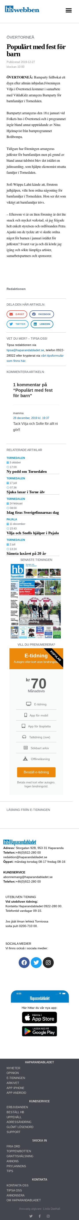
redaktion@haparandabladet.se (25, 857)
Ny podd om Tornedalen (27, 471)
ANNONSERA (16, 1195)
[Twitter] (36, 962)
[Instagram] (48, 962)
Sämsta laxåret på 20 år (26, 553)
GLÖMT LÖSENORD (20, 1127)
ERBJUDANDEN (17, 1107)
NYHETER (13, 1068)
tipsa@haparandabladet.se (25, 350)
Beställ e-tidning (36, 772)
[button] (69, 10)
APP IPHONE (15, 1088)
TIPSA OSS (14, 1190)
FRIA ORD (13, 1146)
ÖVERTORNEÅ (20, 37)
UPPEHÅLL (14, 1117)
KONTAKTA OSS (18, 1185)
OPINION (13, 1073)
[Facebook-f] (39, 1216)
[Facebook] (24, 962)
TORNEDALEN (16, 457)
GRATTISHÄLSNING (20, 1156)
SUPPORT (13, 1132)
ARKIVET (13, 1083)
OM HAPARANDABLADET (24, 1200)
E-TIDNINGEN (16, 1078)
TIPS (10, 1171)
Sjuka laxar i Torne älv (26, 492)
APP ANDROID (16, 1092)
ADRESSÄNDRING (19, 1122)
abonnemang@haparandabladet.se (28, 877)
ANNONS (13, 1161)
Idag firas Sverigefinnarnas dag (33, 512)
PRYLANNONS (16, 1166)
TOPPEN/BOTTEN (19, 1151)
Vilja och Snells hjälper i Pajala (33, 533)
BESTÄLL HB (15, 1112)
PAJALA (12, 519)
